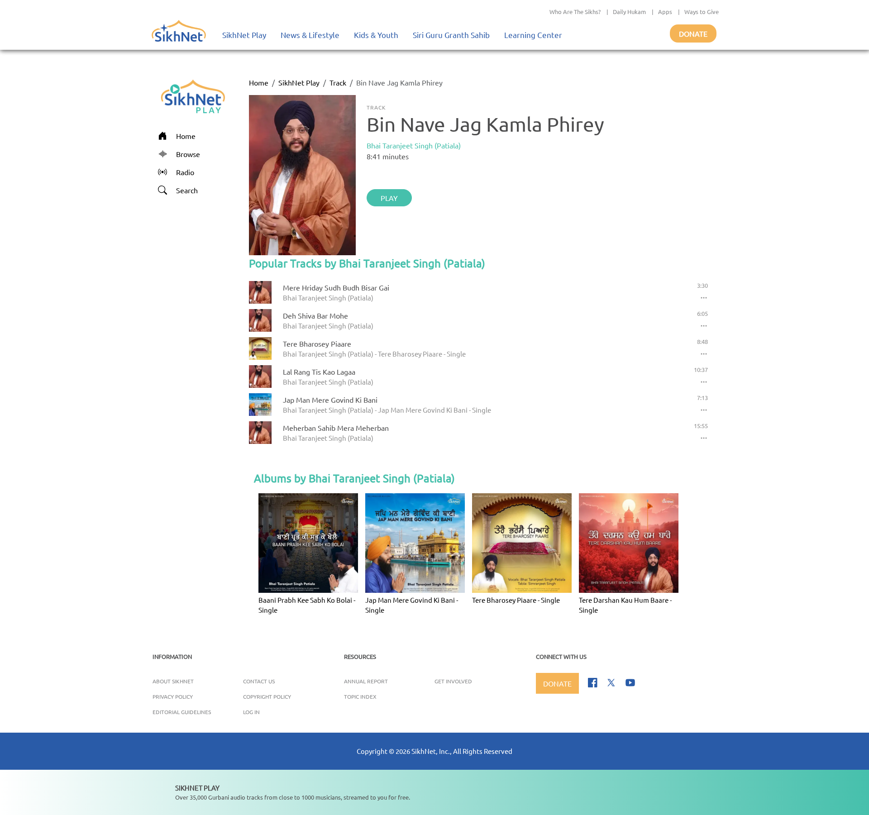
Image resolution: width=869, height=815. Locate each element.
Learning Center (533, 34)
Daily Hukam (629, 11)
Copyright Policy (267, 696)
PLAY (389, 197)
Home (258, 82)
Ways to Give (701, 11)
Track (337, 82)
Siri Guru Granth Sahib (451, 34)
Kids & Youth (376, 34)
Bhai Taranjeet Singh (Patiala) (414, 145)
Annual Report (366, 681)
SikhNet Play (244, 34)
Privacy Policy (173, 696)
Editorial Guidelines (182, 711)
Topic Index (360, 696)
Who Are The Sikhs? (575, 11)
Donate (693, 33)
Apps (665, 11)
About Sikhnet (173, 681)
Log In (251, 711)
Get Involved (453, 681)
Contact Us (259, 681)
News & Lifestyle (310, 34)
